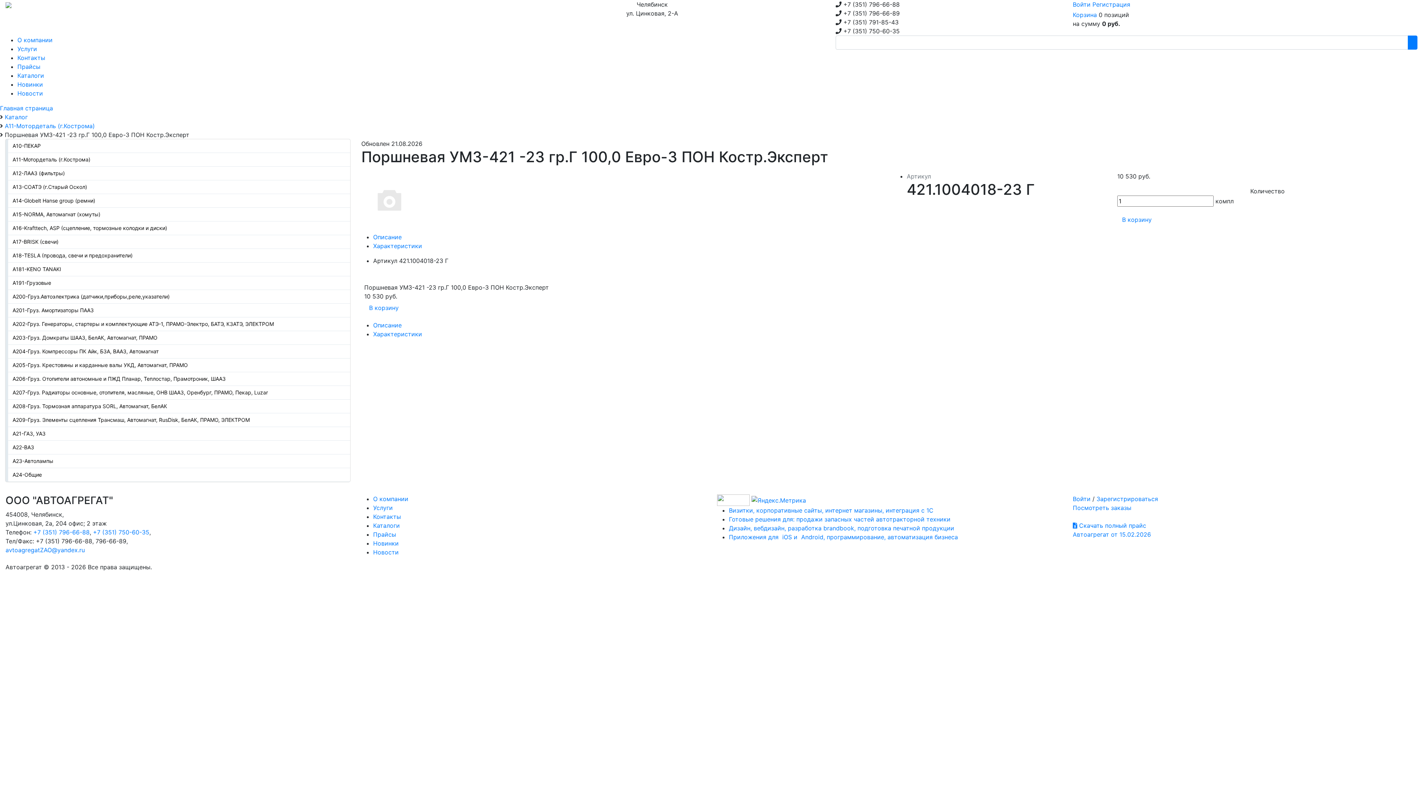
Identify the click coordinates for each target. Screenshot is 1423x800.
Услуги (383, 507)
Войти (1082, 4)
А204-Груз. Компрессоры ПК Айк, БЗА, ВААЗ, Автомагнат (86, 351)
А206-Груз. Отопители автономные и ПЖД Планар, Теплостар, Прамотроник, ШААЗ (119, 379)
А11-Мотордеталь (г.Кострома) (51, 159)
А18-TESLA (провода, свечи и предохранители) (73, 255)
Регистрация (1111, 4)
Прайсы (384, 534)
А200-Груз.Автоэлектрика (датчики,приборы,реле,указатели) (91, 296)
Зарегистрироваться (1127, 499)
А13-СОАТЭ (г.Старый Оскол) (50, 187)
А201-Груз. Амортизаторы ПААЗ (53, 310)
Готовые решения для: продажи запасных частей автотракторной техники (840, 519)
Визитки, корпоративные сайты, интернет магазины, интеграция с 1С (831, 510)
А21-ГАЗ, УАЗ (29, 433)
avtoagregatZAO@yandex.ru (45, 550)
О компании (390, 499)
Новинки (386, 543)
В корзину (1137, 219)
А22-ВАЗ (23, 447)
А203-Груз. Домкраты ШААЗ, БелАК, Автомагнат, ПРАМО (85, 337)
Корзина (1085, 15)
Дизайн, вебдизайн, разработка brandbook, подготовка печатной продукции (841, 528)
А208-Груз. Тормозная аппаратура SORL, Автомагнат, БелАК (90, 406)
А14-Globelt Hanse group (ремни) (54, 200)
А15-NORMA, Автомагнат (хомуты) (56, 214)
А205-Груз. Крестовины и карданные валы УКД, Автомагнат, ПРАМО (100, 365)
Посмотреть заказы (1102, 507)
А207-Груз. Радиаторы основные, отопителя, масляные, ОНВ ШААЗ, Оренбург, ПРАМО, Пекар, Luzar (140, 392)
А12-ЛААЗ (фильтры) (39, 173)
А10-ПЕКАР (27, 146)
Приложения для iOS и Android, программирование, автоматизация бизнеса (843, 537)
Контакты (387, 516)
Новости (386, 552)
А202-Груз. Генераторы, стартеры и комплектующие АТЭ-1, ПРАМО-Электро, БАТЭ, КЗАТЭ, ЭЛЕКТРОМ (143, 324)
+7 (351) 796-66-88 (61, 532)
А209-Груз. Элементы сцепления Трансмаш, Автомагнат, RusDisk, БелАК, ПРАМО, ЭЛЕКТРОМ (131, 420)
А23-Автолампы (33, 461)
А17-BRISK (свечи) (36, 242)
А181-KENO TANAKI (37, 269)
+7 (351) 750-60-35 (121, 532)
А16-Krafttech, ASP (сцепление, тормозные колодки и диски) (90, 228)
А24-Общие (27, 474)
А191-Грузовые (32, 283)
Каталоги (386, 525)
